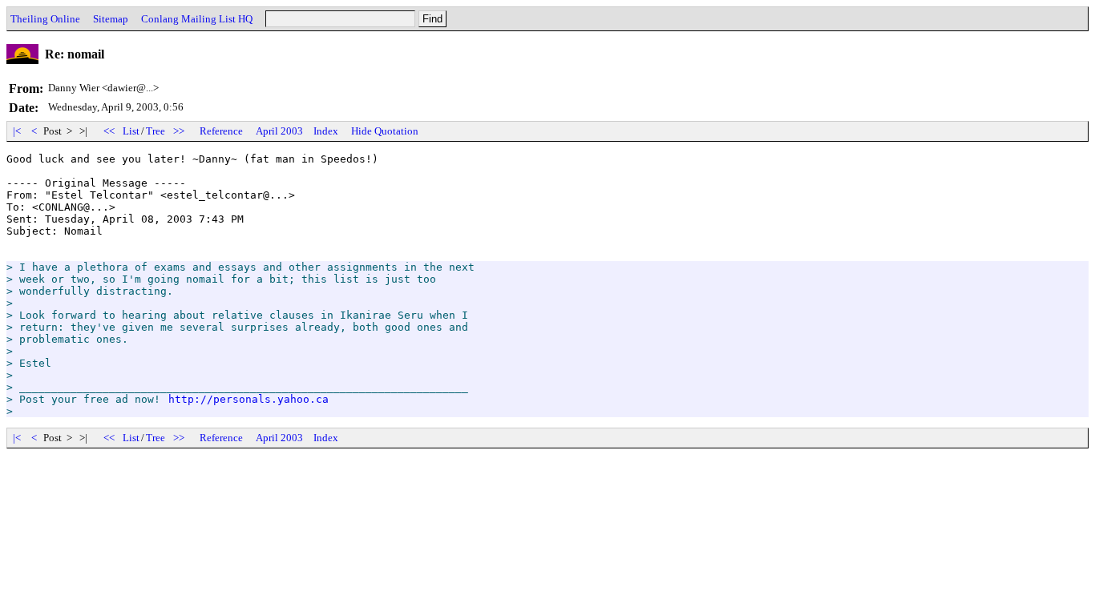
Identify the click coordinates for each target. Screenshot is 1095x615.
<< (109, 131)
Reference (221, 131)
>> (179, 131)
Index (325, 131)
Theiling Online (45, 19)
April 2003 (279, 131)
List (131, 131)
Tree (155, 131)
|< (16, 131)
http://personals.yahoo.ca (248, 399)
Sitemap (110, 19)
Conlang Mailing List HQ (197, 19)
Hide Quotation (384, 131)
